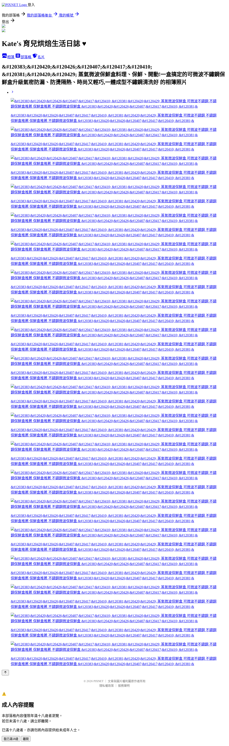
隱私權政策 (106, 685)
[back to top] (5, 672)
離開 (26, 739)
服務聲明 (124, 685)
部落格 (26, 57)
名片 (41, 57)
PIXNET (98, 681)
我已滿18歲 (11, 739)
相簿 (11, 57)
